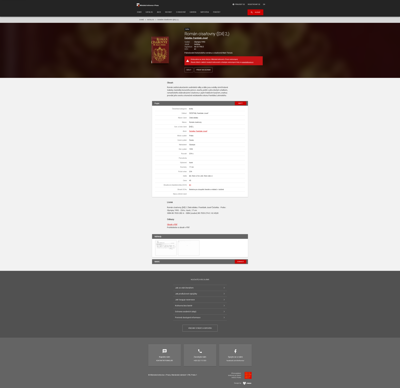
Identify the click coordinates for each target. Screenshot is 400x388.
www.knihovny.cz (247, 62)
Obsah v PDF (172, 224)
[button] (160, 50)
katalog (150, 20)
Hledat (255, 12)
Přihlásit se (238, 4)
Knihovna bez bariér (183, 305)
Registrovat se (254, 4)
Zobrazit (240, 261)
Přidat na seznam (203, 70)
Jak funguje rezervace (185, 300)
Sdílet (188, 70)
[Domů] (147, 5)
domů (141, 20)
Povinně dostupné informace (187, 317)
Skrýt (240, 103)
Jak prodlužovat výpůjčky (186, 294)
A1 (190, 185)
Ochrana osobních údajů (185, 311)
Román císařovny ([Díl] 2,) (168, 20)
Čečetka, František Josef (196, 38)
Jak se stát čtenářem (184, 288)
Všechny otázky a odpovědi (200, 328)
